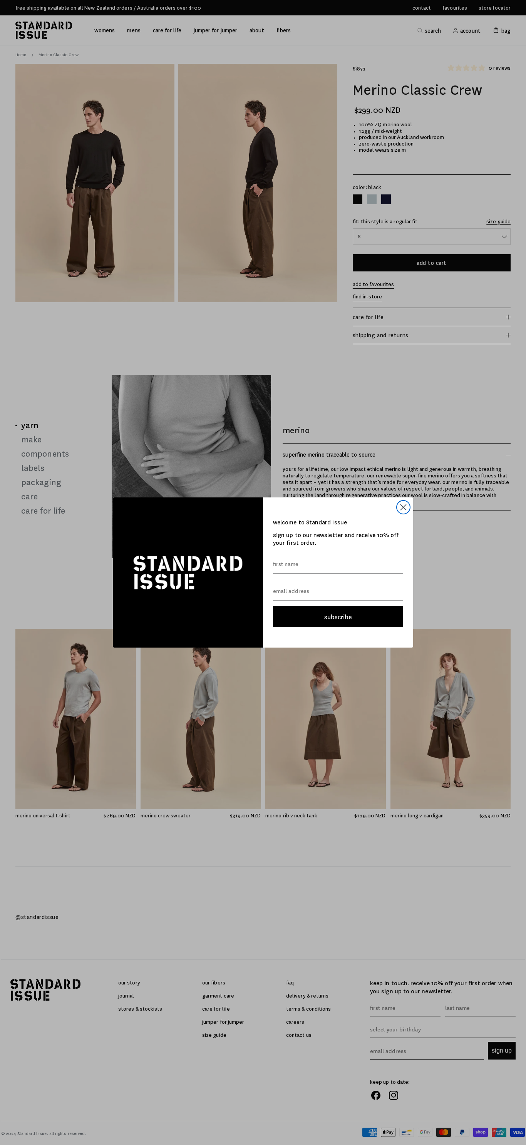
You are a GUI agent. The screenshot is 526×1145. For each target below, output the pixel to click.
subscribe (338, 616)
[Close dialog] (403, 507)
